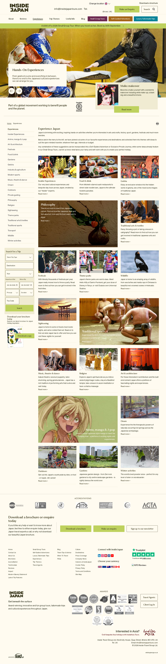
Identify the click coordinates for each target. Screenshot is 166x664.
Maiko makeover (129, 86)
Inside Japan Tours (19, 7)
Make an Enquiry (127, 9)
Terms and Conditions (83, 571)
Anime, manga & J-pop (17, 139)
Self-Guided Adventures (120, 18)
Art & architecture (15, 144)
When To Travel (62, 556)
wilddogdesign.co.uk (152, 652)
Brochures (11, 559)
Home (9, 123)
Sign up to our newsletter (142, 528)
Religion (11, 205)
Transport (12, 230)
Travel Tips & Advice (64, 553)
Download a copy (25, 336)
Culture (77, 549)
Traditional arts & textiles (18, 220)
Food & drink (13, 154)
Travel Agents (37, 565)
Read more (127, 109)
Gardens (11, 159)
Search (147, 9)
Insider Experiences (16, 134)
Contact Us (12, 553)
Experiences (38, 19)
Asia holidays (118, 635)
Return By (23, 279)
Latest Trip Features (15, 577)
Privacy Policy (80, 568)
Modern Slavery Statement (17, 574)
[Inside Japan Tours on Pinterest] (105, 556)
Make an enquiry (109, 528)
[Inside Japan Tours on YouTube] (112, 556)
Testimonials (12, 565)
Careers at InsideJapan (83, 562)
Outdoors (12, 190)
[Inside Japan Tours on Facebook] (109, 556)
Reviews (23, 19)
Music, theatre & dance (17, 180)
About (10, 19)
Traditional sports (15, 225)
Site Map (78, 574)
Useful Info (70, 19)
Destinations (79, 553)
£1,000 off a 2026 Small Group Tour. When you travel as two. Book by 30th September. (81, 26)
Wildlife (11, 235)
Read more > (43, 194)
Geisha (11, 164)
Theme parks (13, 215)
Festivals (11, 149)
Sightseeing (13, 210)
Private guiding (14, 195)
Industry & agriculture (17, 170)
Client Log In (149, 604)
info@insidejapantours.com (68, 9)
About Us (11, 556)
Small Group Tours (97, 18)
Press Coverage (81, 556)
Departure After (10, 279)
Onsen (10, 185)
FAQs (59, 559)
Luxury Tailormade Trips (145, 18)
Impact (10, 571)
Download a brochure (148, 3)
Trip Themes (54, 19)
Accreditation (13, 562)
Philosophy (12, 200)
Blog (83, 19)
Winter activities (14, 241)
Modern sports (14, 175)
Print (157, 123)
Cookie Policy (80, 565)
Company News (81, 559)
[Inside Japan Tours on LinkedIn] (99, 556)
